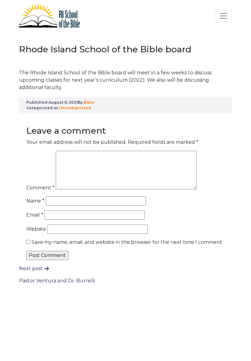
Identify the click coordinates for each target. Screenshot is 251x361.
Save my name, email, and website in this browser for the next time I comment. (127, 242)
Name (35, 201)
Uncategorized (75, 108)
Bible (89, 102)
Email (34, 215)
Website (36, 229)
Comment (40, 188)
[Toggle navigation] (223, 16)
